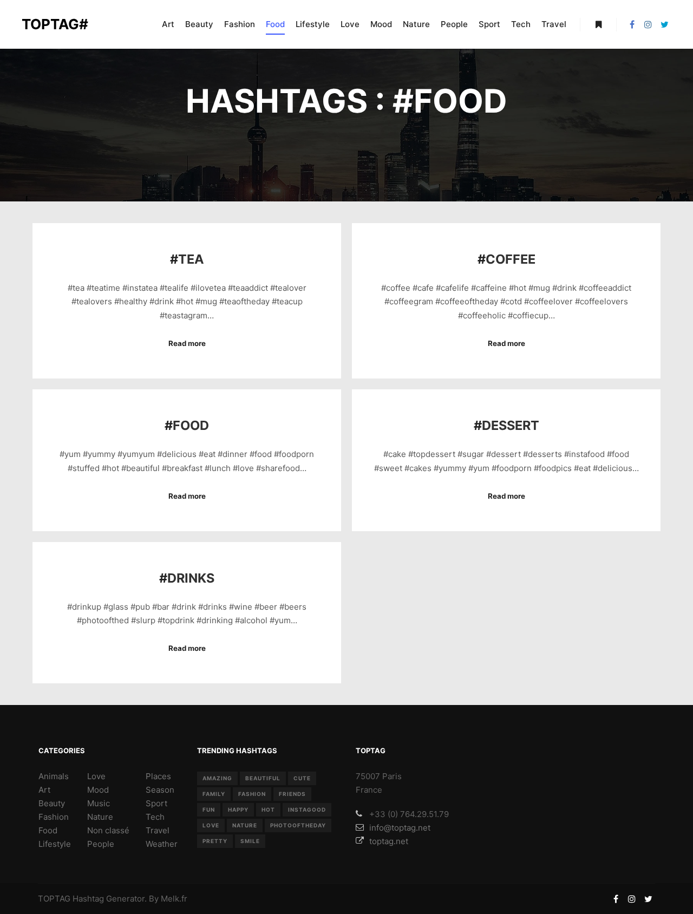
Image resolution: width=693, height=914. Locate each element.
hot (268, 809)
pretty (214, 841)
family (213, 794)
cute (302, 778)
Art (44, 790)
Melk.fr (174, 898)
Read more (187, 343)
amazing (217, 778)
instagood (307, 809)
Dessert (510, 425)
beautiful (262, 778)
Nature (100, 817)
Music (98, 803)
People (100, 844)
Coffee (510, 259)
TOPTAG (54, 898)
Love (96, 776)
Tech (155, 817)
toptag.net (388, 841)
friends (292, 794)
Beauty (51, 803)
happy (238, 809)
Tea (191, 259)
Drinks (190, 578)
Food (191, 425)
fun (208, 809)
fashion (252, 794)
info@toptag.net (399, 827)
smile (250, 841)
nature (244, 825)
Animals (53, 776)
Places (158, 776)
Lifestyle (54, 844)
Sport (156, 803)
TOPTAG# (55, 24)
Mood (98, 790)
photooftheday (298, 825)
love (210, 825)
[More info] (598, 24)
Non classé (108, 830)
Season (160, 790)
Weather (162, 844)
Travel (157, 830)
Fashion (53, 817)
